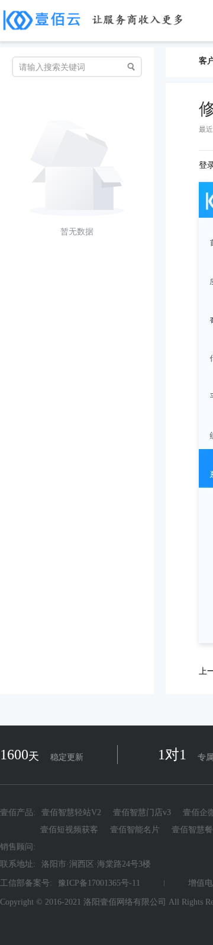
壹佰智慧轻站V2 (71, 813)
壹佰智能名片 (135, 829)
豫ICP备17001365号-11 (99, 883)
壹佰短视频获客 (69, 829)
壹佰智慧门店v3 (142, 813)
